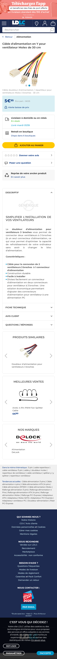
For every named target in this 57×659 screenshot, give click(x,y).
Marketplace (28, 551)
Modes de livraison (28, 569)
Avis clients (31, 523)
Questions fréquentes (28, 566)
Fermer (28, 17)
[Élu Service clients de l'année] (28, 601)
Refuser (11, 646)
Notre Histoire (28, 520)
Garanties (20, 576)
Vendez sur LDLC (28, 544)
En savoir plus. (38, 640)
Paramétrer (13, 653)
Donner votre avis (29, 155)
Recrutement (28, 548)
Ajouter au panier (31, 145)
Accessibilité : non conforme (28, 555)
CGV (22, 523)
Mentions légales (28, 534)
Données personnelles (23, 527)
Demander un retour (28, 580)
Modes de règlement (28, 573)
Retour (9, 36)
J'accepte (45, 653)
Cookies (41, 527)
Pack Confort (34, 576)
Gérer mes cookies (28, 530)
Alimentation (23, 36)
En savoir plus (18, 177)
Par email (28, 607)
